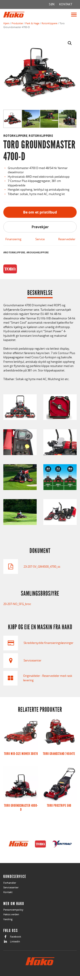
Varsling (7, 919)
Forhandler (9, 882)
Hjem (6, 23)
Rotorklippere (49, 23)
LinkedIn (15, 941)
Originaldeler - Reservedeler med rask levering (47, 678)
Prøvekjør (40, 226)
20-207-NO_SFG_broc (17, 604)
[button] (70, 43)
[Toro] (10, 268)
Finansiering (13, 239)
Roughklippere (38, 252)
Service (40, 239)
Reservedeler (66, 239)
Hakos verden (11, 914)
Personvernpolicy (13, 909)
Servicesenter (32, 660)
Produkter (17, 23)
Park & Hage (32, 23)
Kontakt (7, 892)
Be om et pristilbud (40, 212)
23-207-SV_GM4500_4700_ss (42, 567)
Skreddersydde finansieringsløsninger (48, 643)
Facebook (15, 936)
